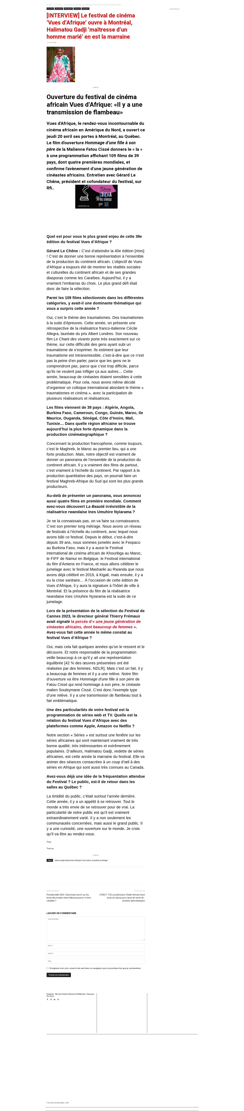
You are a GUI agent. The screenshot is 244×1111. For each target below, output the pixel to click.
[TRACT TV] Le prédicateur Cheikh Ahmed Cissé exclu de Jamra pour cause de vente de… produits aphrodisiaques (122, 897)
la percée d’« (83, 621)
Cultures (77, 9)
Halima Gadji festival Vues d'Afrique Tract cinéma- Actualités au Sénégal (81, 860)
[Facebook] (68, 877)
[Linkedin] (88, 877)
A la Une (58, 4)
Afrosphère (68, 9)
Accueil (49, 4)
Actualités (58, 9)
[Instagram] (51, 999)
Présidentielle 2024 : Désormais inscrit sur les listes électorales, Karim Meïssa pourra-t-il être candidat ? (69, 897)
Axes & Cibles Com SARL (109, 1025)
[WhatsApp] (81, 877)
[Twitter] (75, 877)
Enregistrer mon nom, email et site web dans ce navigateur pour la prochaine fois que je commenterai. (95, 968)
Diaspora (85, 9)
